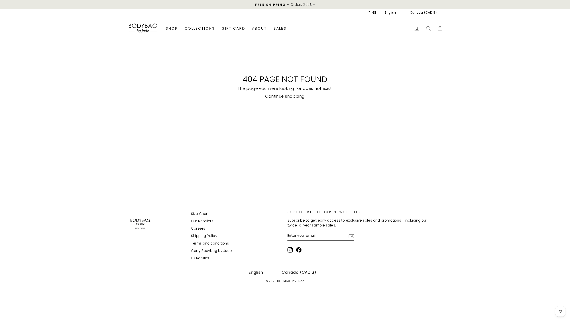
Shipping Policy (204, 235)
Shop (172, 28)
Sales (280, 28)
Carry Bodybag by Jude (211, 250)
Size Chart (200, 213)
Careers (198, 228)
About (259, 28)
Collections (200, 28)
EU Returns (200, 258)
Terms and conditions (210, 243)
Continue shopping (285, 96)
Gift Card (233, 28)
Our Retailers (202, 221)
